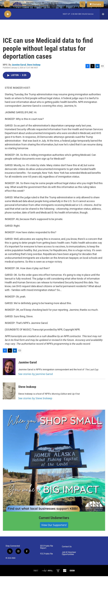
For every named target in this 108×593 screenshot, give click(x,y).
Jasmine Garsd (19, 64)
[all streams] (104, 14)
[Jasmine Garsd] (9, 366)
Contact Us (67, 547)
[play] (7, 14)
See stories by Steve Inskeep (35, 398)
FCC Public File (46, 554)
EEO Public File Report (46, 547)
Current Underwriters (54, 518)
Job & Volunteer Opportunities (69, 553)
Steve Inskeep (33, 64)
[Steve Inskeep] (9, 391)
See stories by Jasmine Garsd (35, 374)
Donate (96, 4)
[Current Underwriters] (54, 461)
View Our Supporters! (54, 525)
